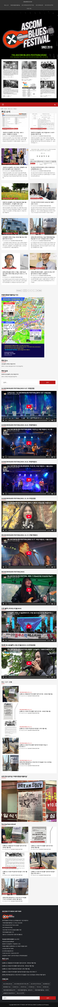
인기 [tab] (6, 682)
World (45, 987)
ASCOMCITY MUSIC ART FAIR (16, 136)
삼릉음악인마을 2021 (9, 993)
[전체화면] (54, 420)
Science (15, 987)
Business (46, 983)
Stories (31, 987)
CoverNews (39, 1004)
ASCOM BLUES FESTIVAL (28, 5)
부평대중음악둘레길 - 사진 (42, 990)
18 (37, 290)
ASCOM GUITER (49, 5)
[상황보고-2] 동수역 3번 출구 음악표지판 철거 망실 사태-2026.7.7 (19, 971)
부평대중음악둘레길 (15, 5)
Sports (23, 987)
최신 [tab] (2, 682)
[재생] (3, 420)
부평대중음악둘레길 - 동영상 (25, 990)
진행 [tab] (10, 682)
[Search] (55, 104)
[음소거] (52, 420)
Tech (39, 987)
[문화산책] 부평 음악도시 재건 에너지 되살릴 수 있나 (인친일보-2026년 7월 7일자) (24, 974)
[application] (29, 406)
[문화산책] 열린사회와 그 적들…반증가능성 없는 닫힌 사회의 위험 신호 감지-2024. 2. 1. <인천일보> (15, 273)
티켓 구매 (29, 8)
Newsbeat (6, 987)
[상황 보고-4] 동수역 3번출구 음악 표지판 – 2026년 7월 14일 (34, 711)
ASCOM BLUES (39, 5)
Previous (19, 290)
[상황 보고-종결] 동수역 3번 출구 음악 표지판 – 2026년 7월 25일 (35, 694)
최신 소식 (6, 5)
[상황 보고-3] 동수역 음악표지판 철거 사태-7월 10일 (33, 728)
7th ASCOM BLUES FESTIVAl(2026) (29, 54)
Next (40, 290)
